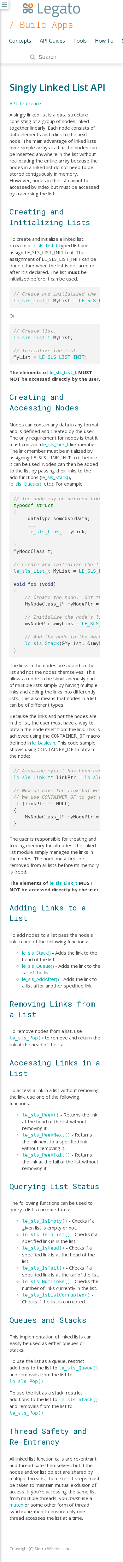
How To (104, 40)
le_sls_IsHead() (43, 1248)
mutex (16, 1505)
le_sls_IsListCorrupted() (56, 1295)
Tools (80, 40)
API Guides (52, 40)
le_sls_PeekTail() (46, 1155)
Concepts (20, 40)
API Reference (25, 103)
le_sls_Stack (42, 643)
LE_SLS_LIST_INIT (62, 357)
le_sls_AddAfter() (40, 979)
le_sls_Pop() (26, 1038)
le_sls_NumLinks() (46, 1281)
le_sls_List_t (45, 245)
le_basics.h (43, 743)
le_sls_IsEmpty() (44, 1221)
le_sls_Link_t (55, 444)
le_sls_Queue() (25, 484)
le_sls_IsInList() (46, 1234)
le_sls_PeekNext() (46, 1135)
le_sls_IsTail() (43, 1268)
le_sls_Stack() (55, 477)
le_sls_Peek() (40, 1115)
